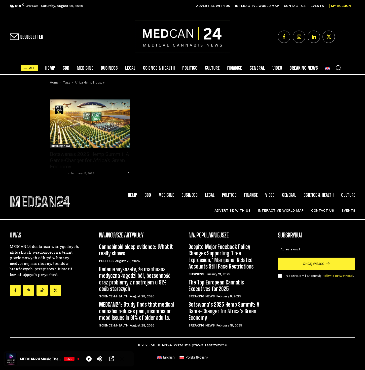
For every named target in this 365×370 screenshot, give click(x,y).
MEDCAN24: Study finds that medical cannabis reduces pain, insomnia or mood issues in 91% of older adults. (136, 311)
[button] (338, 68)
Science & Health (113, 296)
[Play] (88, 358)
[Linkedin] (314, 37)
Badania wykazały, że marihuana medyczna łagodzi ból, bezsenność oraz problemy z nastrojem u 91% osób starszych (135, 279)
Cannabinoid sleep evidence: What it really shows (136, 250)
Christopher (58, 173)
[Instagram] (299, 37)
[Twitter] (329, 37)
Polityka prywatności (338, 276)
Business (196, 274)
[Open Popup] (111, 358)
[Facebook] (284, 37)
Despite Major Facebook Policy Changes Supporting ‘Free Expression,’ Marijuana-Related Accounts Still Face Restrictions (221, 256)
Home (54, 82)
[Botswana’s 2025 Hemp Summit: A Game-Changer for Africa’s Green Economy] (90, 123)
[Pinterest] (28, 290)
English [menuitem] (169, 357)
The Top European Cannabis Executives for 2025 (216, 285)
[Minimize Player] (122, 358)
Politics (106, 261)
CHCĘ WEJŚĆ (313, 264)
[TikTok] (41, 290)
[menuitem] (327, 68)
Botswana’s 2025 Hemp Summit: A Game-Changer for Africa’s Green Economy (89, 160)
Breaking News (61, 145)
